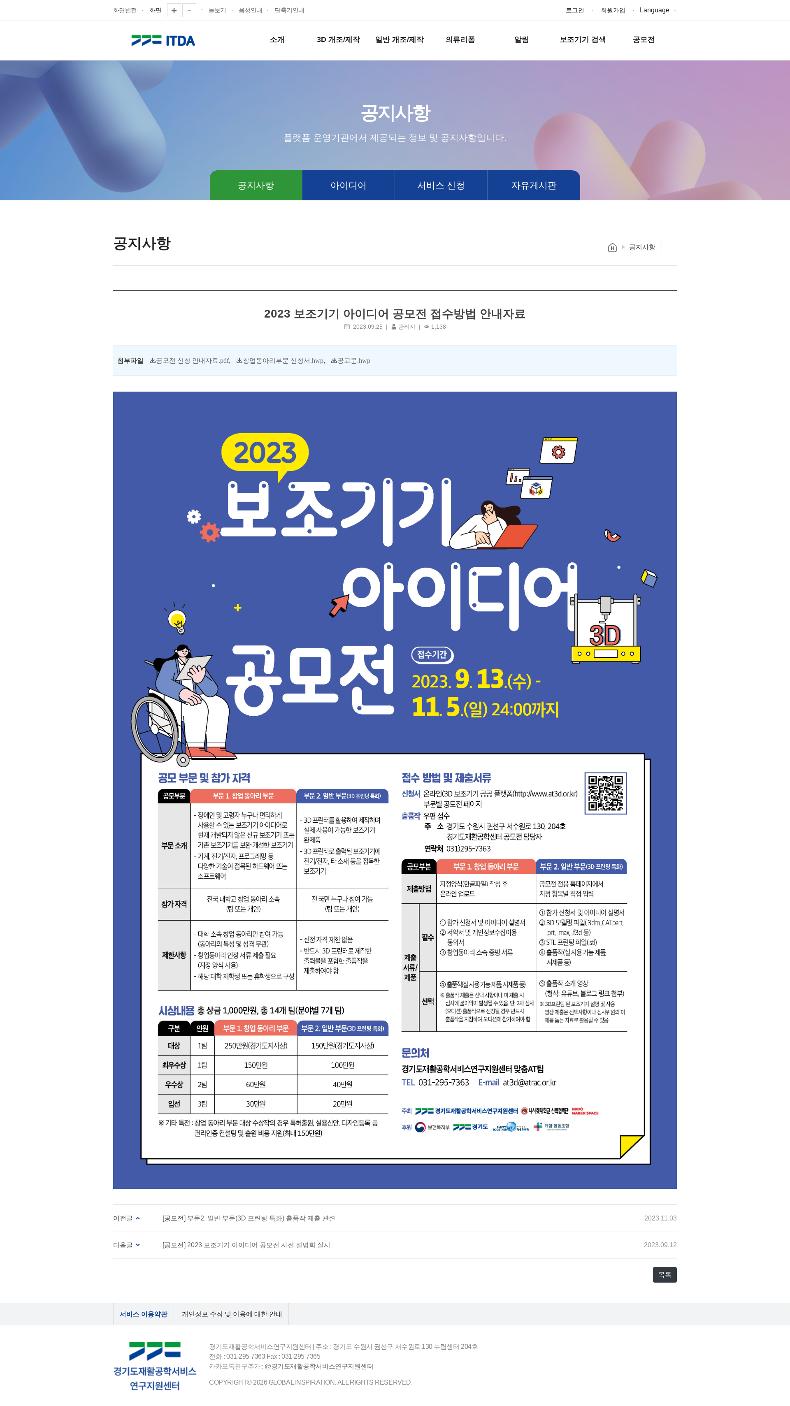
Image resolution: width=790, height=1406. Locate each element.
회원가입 (613, 10)
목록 (665, 1274)
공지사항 (256, 185)
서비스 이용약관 (143, 1314)
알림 (521, 39)
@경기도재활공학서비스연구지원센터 (319, 1366)
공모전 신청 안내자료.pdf (192, 360)
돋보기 (217, 10)
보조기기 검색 (583, 39)
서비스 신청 (441, 185)
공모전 (644, 39)
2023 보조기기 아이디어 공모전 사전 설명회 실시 (258, 1244)
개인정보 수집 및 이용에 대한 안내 (232, 1314)
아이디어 (348, 185)
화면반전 (125, 10)
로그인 (575, 10)
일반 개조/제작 (399, 39)
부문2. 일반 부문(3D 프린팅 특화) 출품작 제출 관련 (261, 1218)
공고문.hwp (353, 360)
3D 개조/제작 (338, 39)
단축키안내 (289, 10)
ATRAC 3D (164, 40)
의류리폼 (460, 39)
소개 (277, 39)
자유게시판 (534, 185)
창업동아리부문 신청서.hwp (283, 360)
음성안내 (251, 10)
